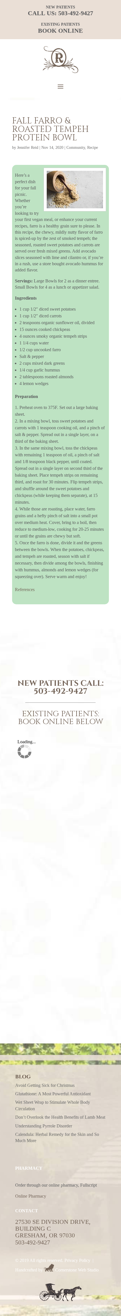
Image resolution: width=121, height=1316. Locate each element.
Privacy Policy (77, 1260)
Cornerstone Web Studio (77, 1270)
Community (75, 147)
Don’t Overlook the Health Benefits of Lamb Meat (60, 1117)
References (25, 589)
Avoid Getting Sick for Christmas (45, 1085)
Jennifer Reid (27, 147)
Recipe (92, 147)
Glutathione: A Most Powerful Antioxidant (53, 1093)
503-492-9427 (75, 13)
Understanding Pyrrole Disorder (43, 1125)
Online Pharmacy (30, 1196)
